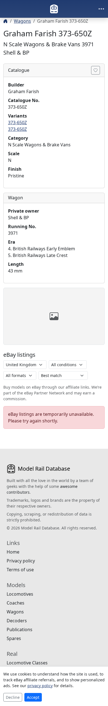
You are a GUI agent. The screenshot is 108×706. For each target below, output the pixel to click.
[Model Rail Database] (54, 8)
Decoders (17, 621)
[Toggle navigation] (101, 8)
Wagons (22, 21)
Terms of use (20, 570)
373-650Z (17, 122)
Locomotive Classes (27, 663)
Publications (19, 629)
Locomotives (20, 594)
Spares (14, 638)
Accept (33, 697)
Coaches (15, 603)
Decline (13, 697)
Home (13, 552)
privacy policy (40, 685)
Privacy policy (21, 561)
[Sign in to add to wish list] (95, 70)
